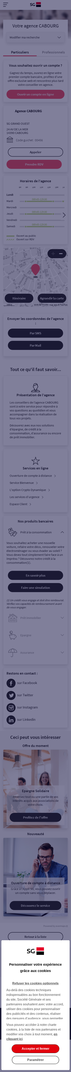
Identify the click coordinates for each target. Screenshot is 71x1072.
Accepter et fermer (35, 1048)
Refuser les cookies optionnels (35, 983)
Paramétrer (35, 1060)
